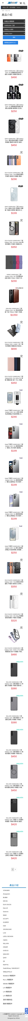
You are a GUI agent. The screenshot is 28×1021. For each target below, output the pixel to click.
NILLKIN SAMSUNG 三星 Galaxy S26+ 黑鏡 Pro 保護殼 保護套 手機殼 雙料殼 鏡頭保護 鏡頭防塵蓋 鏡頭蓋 (14, 819)
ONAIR (5, 947)
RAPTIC (6, 965)
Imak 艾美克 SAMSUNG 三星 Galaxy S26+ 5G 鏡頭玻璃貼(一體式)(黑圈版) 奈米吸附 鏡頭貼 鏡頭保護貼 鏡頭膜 (14, 514)
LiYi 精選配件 (7, 988)
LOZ (4, 933)
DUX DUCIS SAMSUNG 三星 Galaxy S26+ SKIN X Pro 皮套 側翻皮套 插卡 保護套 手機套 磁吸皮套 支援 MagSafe (14, 650)
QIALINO (6, 954)
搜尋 (14, 37)
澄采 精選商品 (7, 1000)
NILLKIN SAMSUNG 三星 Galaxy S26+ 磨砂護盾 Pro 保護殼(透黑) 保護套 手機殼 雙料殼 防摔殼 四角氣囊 (14, 718)
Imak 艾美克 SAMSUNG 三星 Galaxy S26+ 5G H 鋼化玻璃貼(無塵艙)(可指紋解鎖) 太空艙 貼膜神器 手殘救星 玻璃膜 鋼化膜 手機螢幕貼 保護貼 (14, 412)
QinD (4, 957)
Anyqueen (6, 894)
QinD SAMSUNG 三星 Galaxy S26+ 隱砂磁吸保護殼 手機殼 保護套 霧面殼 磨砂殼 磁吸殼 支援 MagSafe (14, 140)
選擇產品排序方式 (10, 42)
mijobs (5, 940)
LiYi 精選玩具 (7, 996)
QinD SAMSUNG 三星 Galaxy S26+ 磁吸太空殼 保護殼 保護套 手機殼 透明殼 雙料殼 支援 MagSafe (14, 208)
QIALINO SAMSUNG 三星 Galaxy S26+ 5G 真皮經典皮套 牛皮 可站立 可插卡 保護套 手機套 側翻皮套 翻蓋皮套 (14, 310)
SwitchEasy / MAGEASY (11, 968)
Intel (4, 926)
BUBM (5, 897)
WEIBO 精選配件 (8, 984)
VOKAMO (6, 890)
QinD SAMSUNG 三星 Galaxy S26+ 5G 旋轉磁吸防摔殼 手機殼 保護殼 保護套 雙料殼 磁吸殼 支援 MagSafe (14, 72)
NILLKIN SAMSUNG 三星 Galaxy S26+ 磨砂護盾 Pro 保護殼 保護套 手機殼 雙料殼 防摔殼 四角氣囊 (14, 684)
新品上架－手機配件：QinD (11, 7)
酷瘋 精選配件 (7, 1004)
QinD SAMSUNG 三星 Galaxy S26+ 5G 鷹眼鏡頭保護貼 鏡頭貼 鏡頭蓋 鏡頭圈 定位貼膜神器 (14, 106)
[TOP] (26, 1015)
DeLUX (5, 908)
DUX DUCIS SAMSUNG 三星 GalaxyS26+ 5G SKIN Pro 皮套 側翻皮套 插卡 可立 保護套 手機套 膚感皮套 (14, 378)
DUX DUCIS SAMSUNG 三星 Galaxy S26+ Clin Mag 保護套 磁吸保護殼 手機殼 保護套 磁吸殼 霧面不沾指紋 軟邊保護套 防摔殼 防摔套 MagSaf (14, 616)
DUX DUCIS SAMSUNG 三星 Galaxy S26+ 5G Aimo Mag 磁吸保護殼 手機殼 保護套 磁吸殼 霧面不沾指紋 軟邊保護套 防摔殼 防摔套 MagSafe (14, 242)
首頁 (3, 10)
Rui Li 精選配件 (8, 980)
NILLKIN (6, 943)
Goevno (5, 911)
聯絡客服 (26, 1012)
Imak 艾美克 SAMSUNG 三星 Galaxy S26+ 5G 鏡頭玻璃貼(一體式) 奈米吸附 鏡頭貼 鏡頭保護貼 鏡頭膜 (14, 446)
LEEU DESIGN (8, 936)
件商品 (26, 1009)
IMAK (5, 915)
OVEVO (5, 950)
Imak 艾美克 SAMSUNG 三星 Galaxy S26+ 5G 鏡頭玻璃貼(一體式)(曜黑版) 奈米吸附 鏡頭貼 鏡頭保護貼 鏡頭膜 (14, 480)
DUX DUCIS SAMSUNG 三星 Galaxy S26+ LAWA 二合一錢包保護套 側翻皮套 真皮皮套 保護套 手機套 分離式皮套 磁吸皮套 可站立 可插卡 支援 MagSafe (14, 344)
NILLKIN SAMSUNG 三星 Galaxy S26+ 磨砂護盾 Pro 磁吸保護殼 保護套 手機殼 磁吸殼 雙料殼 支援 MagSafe (14, 751)
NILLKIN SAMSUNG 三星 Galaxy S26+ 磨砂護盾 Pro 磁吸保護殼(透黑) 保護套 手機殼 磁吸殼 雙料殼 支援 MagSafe (14, 785)
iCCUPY (6, 919)
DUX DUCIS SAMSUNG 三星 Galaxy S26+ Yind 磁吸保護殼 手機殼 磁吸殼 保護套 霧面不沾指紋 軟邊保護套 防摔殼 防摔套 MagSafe (14, 174)
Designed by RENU (14, 1018)
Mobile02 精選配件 (9, 976)
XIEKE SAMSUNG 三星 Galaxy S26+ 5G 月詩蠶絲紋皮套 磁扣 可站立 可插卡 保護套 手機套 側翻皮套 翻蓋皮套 (14, 276)
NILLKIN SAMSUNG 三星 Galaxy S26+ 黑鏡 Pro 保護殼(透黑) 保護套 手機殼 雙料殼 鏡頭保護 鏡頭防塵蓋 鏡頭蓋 (14, 853)
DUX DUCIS (7, 904)
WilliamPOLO (7, 972)
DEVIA (5, 901)
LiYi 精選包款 (7, 992)
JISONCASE (7, 929)
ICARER (6, 922)
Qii (4, 961)
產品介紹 (7, 10)
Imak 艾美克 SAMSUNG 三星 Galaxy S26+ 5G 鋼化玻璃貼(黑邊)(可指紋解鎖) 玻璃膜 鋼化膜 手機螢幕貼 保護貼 (14, 548)
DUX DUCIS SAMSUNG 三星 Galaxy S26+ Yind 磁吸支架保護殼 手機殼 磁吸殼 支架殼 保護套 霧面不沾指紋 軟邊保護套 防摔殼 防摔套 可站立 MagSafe (14, 582)
